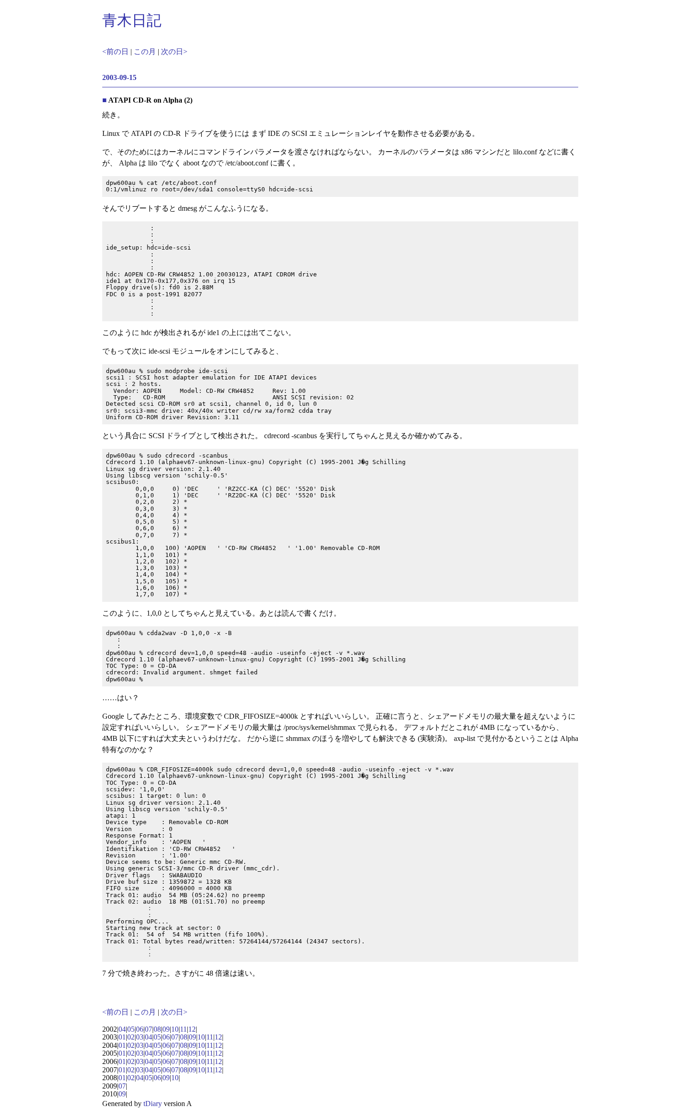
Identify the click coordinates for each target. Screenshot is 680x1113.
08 (157, 1029)
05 (131, 1029)
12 (192, 1029)
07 (148, 1029)
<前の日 (115, 51)
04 (122, 1029)
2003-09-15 (119, 77)
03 (139, 1037)
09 (166, 1029)
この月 (145, 51)
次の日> (174, 51)
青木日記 (131, 20)
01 (122, 1037)
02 (131, 1037)
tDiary (152, 1103)
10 (175, 1029)
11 (183, 1029)
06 (139, 1029)
